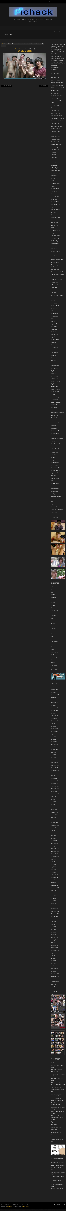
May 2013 (53, 898)
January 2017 (54, 783)
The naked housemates (57, 438)
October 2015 (54, 822)
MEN (52, 410)
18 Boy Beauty (54, 285)
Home (26, 28)
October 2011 (54, 947)
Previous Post (7, 85)
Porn (52, 631)
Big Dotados (54, 308)
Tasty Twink (54, 512)
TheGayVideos (55, 243)
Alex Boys (53, 457)
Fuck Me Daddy (55, 1129)
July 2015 (53, 830)
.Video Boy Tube (55, 149)
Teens (52, 644)
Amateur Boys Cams (56, 173)
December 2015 (55, 817)
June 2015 (53, 833)
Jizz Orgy (53, 394)
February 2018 (54, 762)
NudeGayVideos (55, 418)
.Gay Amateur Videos (56, 108)
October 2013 (54, 885)
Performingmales (55, 423)
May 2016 (53, 804)
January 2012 (54, 940)
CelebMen (53, 350)
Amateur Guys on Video (57, 298)
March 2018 (54, 760)
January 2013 (54, 908)
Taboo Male (54, 436)
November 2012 (55, 914)
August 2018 (54, 752)
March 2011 (54, 966)
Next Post (43, 85)
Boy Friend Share (55, 183)
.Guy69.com (54, 134)
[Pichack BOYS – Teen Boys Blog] (33, 8)
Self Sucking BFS (55, 433)
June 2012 (53, 927)
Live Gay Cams (55, 222)
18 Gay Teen (54, 287)
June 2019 (53, 736)
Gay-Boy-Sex (54, 386)
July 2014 (53, 861)
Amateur (31, 31)
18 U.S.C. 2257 (33, 28)
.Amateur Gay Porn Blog (57, 85)
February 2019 (54, 744)
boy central (54, 326)
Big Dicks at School (55, 305)
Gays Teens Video (55, 217)
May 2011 (53, 961)
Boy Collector (54, 329)
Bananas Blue (54, 175)
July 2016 (53, 799)
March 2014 (54, 872)
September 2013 (55, 888)
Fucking (53, 623)
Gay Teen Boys (55, 626)
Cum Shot (42, 31)
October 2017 (54, 768)
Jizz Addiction (54, 491)
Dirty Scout (53, 481)
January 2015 (54, 846)
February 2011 (54, 968)
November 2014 (55, 851)
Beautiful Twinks (55, 462)
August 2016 (54, 796)
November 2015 (55, 820)
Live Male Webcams (56, 404)
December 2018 (55, 747)
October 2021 (54, 710)
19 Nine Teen (54, 452)
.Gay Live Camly (55, 110)
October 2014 (54, 854)
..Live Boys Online (55, 80)
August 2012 (54, 921)
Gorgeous (53, 628)
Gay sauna (54, 1122)
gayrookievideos (55, 389)
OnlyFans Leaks (55, 228)
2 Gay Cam (53, 162)
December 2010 (55, 974)
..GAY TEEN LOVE (55, 77)
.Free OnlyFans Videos (56, 105)
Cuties (52, 618)
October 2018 (54, 749)
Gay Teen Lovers (55, 381)
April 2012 (53, 932)
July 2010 (53, 987)
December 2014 (55, 848)
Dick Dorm (53, 360)
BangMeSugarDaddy (56, 460)
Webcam (53, 662)
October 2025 (54, 689)
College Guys (54, 610)
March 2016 (54, 809)
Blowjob (53, 605)
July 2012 (53, 924)
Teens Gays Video (55, 238)
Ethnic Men (54, 363)
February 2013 (54, 906)
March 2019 (54, 742)
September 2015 (55, 825)
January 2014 (54, 877)
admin (13, 43)
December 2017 (55, 765)
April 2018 (53, 757)
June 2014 (53, 864)
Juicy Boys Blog (55, 397)
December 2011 (55, 942)
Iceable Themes (25, 1206)
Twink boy (53, 649)
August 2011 (54, 953)
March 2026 (54, 687)
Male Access (54, 407)
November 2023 (55, 697)
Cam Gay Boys (54, 347)
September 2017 (55, 770)
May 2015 (53, 835)
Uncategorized (55, 652)
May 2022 (53, 705)
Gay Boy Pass (54, 368)
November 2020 (55, 721)
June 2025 (53, 692)
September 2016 (55, 794)
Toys (52, 647)
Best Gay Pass (54, 178)
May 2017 (53, 775)
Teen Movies (47, 31)
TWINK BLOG (54, 248)
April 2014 (53, 869)
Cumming (53, 615)
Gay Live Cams (55, 207)
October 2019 (54, 731)
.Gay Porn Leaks (55, 123)
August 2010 (54, 984)
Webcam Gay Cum (55, 251)
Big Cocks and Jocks (56, 467)
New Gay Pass (54, 225)
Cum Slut (53, 1135)
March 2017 (54, 778)
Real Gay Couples (55, 507)
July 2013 (53, 893)
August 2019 (54, 734)
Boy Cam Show (55, 324)
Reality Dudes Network (57, 431)
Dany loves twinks (55, 358)
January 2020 (54, 728)
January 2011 (54, 971)
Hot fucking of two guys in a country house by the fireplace (57, 1117)
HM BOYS (53, 486)
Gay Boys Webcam (56, 371)
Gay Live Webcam (55, 209)
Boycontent (54, 345)
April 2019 (53, 739)
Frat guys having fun (56, 1132)
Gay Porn (53, 212)
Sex (52, 636)
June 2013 (53, 895)
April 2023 (53, 700)
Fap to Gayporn (55, 365)
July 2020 (53, 723)
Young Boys (54, 665)
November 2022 (55, 702)
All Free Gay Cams (55, 168)
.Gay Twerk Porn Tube (56, 126)
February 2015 (54, 843)
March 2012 (54, 934)
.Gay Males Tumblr (56, 113)
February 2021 (54, 715)
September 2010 (55, 981)
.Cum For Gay (54, 98)
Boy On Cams (54, 334)
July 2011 (53, 955)
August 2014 (54, 859)
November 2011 (55, 945)
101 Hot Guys (54, 155)
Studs (52, 639)
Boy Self (53, 186)
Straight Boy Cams (55, 233)
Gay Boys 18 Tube (55, 204)
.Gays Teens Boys (55, 131)
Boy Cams (53, 1063)
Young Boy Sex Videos (56, 444)
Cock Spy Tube (55, 191)
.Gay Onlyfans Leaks (56, 115)
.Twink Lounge (54, 147)
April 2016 (53, 807)
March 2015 (54, 841)
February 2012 (54, 937)
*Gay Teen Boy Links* (56, 279)
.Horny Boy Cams (55, 136)
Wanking (57, 31)
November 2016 (55, 788)
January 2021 (54, 718)
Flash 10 (17, 49)
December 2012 (55, 911)
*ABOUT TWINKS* (55, 277)
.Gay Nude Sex (55, 269)
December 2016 (55, 786)
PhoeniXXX (54, 425)
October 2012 (54, 916)
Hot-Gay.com (54, 220)
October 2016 (54, 791)
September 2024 (55, 695)
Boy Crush (53, 331)
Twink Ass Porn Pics (56, 1087)
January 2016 (54, 815)
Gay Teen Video (55, 384)
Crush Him (53, 194)
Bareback (53, 594)
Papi (52, 420)
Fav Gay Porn (54, 199)
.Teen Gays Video (55, 142)
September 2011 (55, 950)
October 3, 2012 (6, 43)
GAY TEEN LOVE (55, 378)
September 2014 (55, 856)
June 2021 (53, 713)
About (39, 28)
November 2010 (55, 976)
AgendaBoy (54, 292)
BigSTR (52, 181)
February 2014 (54, 874)
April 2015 (53, 838)
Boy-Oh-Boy (54, 342)
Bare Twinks (54, 303)
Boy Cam (53, 321)
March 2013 (54, 903)
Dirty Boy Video (55, 478)
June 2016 (53, 801)
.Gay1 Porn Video (55, 128)
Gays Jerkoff (54, 215)
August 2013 (54, 890)
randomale (54, 428)
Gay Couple (54, 1124)
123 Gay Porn (54, 157)
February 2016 (54, 812)
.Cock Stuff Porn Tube (56, 95)
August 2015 (54, 828)
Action (52, 587)
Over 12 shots (60, 1176)
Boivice (53, 318)
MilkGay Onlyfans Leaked (57, 412)
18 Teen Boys (54, 160)
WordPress (9, 1206)
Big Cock (35, 31)
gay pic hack (54, 373)
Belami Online (54, 465)
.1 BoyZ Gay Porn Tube (57, 82)
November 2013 (55, 882)
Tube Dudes (54, 246)
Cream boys (54, 355)
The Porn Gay (54, 241)
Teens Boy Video (55, 235)
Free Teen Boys (55, 201)
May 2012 (53, 929)
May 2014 (53, 867)
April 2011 (53, 963)
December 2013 (55, 880)
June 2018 (53, 755)
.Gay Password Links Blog (57, 121)
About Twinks (54, 165)
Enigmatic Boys (55, 483)
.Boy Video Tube (55, 93)
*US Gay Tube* (55, 282)
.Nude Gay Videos (55, 139)
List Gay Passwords (56, 402)
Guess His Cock (55, 391)
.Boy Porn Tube (55, 90)
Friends (53, 621)
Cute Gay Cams (55, 196)
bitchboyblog (54, 313)
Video (52, 654)
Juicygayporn (54, 399)
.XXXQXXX (53, 152)
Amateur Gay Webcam (57, 295)
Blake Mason (54, 316)
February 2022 (54, 708)
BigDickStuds (54, 311)
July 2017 (53, 773)
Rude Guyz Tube (55, 230)
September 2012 (55, 919)
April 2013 (53, 901)
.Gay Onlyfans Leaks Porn (57, 118)
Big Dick (53, 602)
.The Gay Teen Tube (56, 144)
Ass (52, 592)
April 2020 (53, 726)
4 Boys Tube (54, 290)
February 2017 (54, 781)
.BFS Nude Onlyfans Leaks (58, 88)
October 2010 (54, 979)
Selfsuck (53, 634)
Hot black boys (60, 1162)
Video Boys (53, 31)
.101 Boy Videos (55, 262)
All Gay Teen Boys (55, 170)
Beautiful (53, 597)
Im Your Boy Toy (55, 488)
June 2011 (53, 958)
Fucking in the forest (56, 1127)
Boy (38, 31)
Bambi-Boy (53, 300)
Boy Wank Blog (55, 188)
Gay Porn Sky (54, 376)
